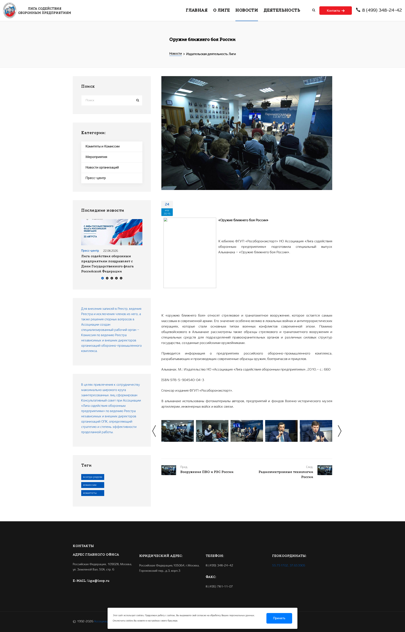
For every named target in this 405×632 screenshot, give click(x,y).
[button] (102, 278)
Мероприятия (96, 157)
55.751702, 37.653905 (288, 565)
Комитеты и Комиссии (102, 146)
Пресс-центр (95, 178)
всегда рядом (92, 477)
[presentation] (154, 431)
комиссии (89, 485)
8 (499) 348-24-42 (381, 10)
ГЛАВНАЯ (197, 10)
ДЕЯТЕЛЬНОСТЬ (282, 10)
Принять (279, 618)
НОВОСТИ (246, 10)
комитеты (90, 493)
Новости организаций (102, 167)
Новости (175, 53)
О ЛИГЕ (221, 10)
